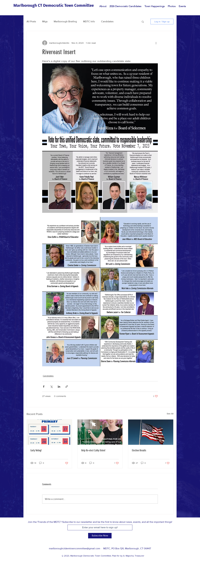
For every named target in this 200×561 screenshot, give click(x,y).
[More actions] (156, 43)
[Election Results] (150, 432)
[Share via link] (66, 386)
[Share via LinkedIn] (59, 386)
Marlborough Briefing (65, 21)
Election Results (139, 450)
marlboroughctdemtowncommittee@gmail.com (74, 548)
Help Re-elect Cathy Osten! (93, 450)
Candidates (107, 21)
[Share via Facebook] (43, 386)
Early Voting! (36, 450)
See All (170, 413)
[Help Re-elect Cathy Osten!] (100, 432)
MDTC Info (89, 21)
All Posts (31, 21)
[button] (142, 21)
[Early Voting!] (49, 432)
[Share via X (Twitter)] (51, 386)
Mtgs (45, 21)
